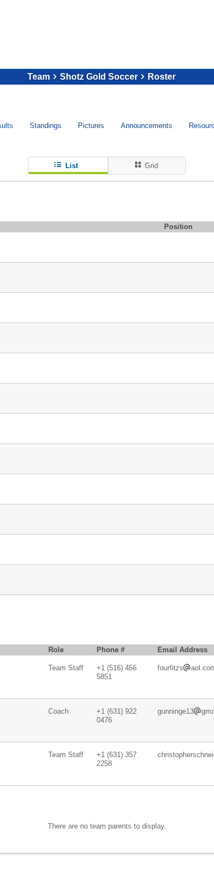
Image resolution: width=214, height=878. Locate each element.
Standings (45, 125)
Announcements (146, 125)
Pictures (91, 125)
